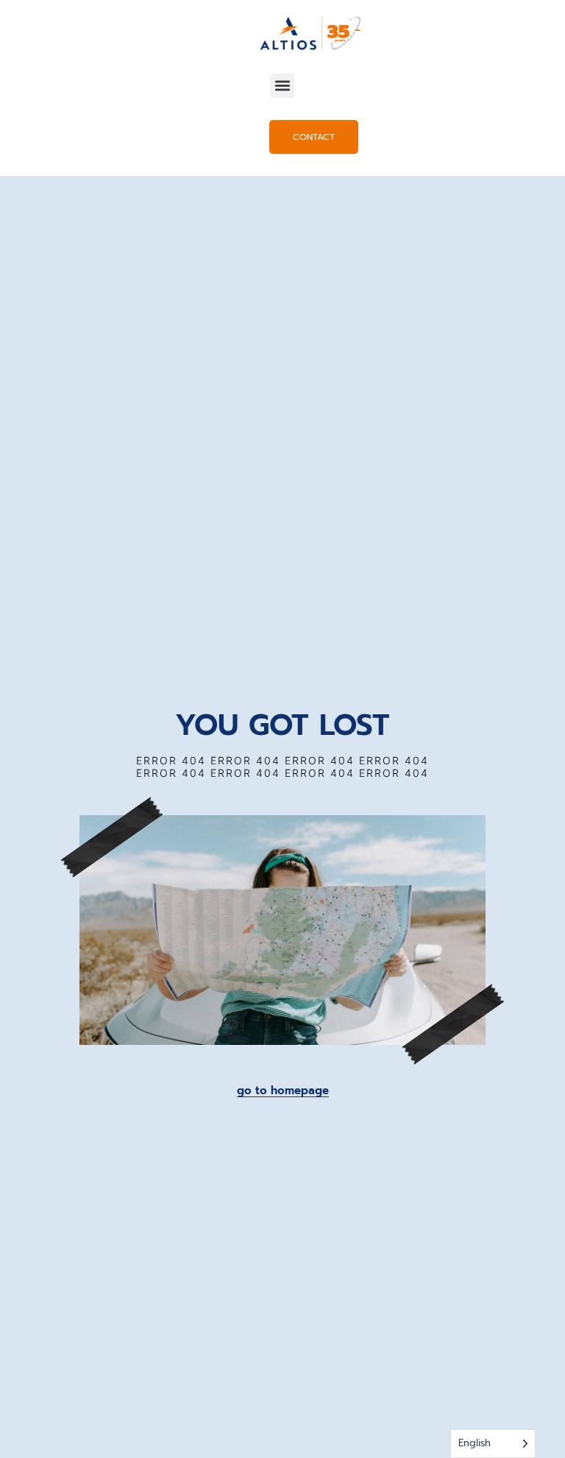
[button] (282, 86)
